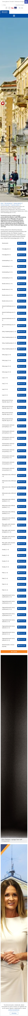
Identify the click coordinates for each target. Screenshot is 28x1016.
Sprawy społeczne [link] (18, 203)
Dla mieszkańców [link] (8, 203)
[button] (14, 15)
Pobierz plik (22, 243)
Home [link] (2, 203)
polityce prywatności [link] (13, 1010)
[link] (26, 2)
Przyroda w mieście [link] (15, 205)
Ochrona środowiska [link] (5, 205)
